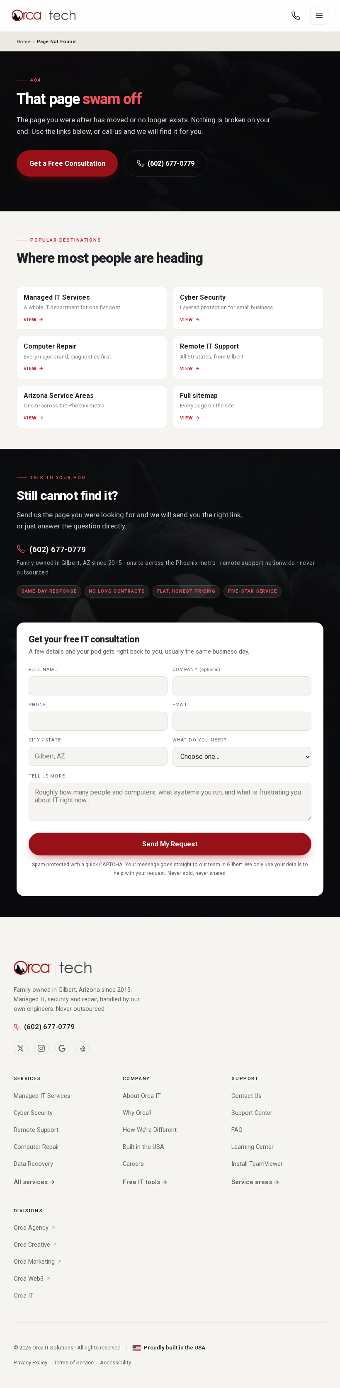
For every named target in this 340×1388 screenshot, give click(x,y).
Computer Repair (36, 1147)
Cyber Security (33, 1113)
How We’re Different (150, 1130)
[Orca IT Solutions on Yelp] (83, 1048)
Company (196, 669)
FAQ (237, 1130)
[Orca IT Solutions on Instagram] (41, 1048)
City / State (45, 740)
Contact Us (246, 1096)
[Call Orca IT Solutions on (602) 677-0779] (296, 16)
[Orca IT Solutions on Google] (62, 1048)
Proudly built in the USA (174, 1347)
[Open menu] (319, 16)
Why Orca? (137, 1113)
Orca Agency (31, 1227)
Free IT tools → (145, 1182)
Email (180, 704)
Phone (37, 704)
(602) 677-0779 (171, 163)
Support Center (251, 1113)
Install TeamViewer (257, 1164)
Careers (133, 1164)
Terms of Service (74, 1362)
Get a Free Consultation (67, 163)
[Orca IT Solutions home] (44, 16)
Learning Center (252, 1147)
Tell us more (47, 776)
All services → (34, 1182)
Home (24, 41)
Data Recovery (33, 1164)
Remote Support (36, 1130)
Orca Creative (32, 1244)
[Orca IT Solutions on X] (21, 1048)
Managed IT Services (42, 1096)
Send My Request (170, 844)
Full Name (43, 669)
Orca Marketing (34, 1261)
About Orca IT (142, 1096)
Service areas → (255, 1182)
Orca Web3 (29, 1278)
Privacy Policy (30, 1362)
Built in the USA (143, 1147)
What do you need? (199, 740)
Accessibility (115, 1362)
